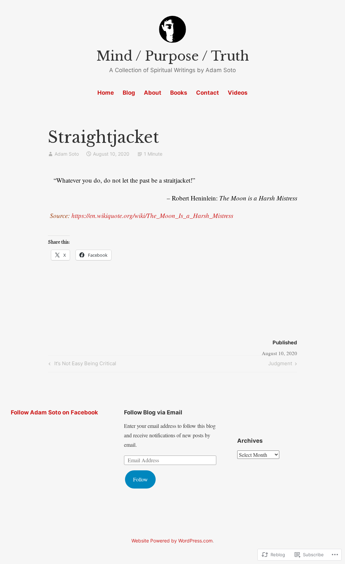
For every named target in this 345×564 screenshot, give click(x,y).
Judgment (280, 364)
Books (178, 92)
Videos (238, 92)
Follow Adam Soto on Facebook (54, 412)
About (152, 92)
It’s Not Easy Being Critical (81, 364)
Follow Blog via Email (153, 412)
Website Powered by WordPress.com (172, 540)
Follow (140, 479)
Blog (129, 92)
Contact (207, 92)
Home (105, 92)
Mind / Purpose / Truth (172, 56)
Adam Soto (67, 154)
